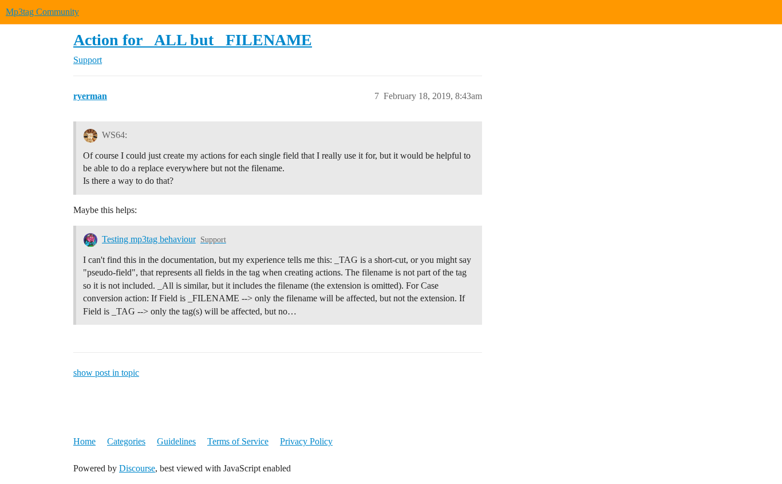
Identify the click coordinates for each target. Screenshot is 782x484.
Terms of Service (237, 441)
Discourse (137, 468)
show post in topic (106, 372)
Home (84, 441)
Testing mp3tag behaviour (149, 239)
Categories (126, 441)
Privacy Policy (306, 441)
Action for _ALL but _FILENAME (192, 40)
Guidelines (176, 441)
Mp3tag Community (42, 12)
